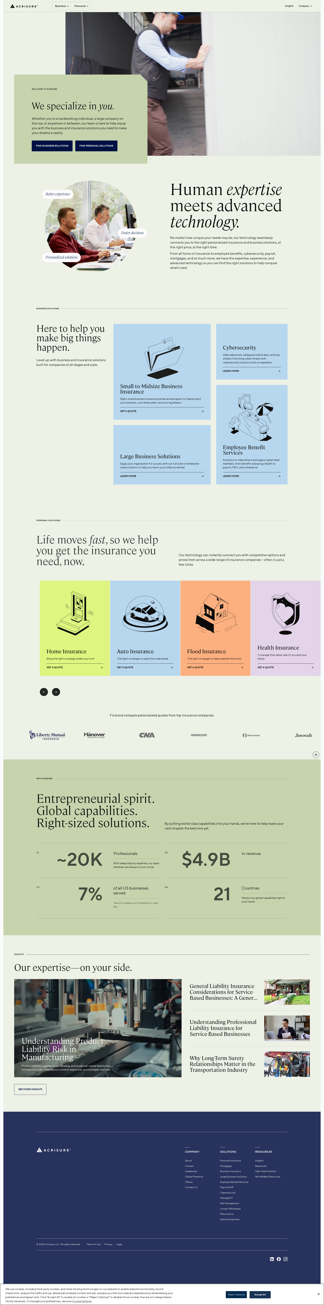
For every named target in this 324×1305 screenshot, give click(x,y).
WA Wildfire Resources (267, 1176)
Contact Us (191, 1187)
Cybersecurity (227, 1192)
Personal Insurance (230, 1160)
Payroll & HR (226, 1187)
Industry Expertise (229, 1219)
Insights (289, 6)
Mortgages (226, 1166)
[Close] (318, 1294)
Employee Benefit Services (234, 1182)
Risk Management (229, 1203)
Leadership (191, 1171)
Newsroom (261, 1166)
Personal (80, 6)
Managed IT (226, 1198)
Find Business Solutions (52, 145)
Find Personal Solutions (96, 145)
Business (60, 6)
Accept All (260, 1294)
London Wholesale (230, 1208)
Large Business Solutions (233, 1176)
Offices (189, 1182)
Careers (189, 1166)
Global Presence (194, 1176)
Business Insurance (230, 1171)
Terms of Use (94, 1244)
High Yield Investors (265, 1171)
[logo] (24, 6)
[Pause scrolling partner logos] (316, 754)
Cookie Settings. (82, 1301)
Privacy (108, 1244)
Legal (119, 1244)
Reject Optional (236, 1294)
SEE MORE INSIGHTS (30, 1089)
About (188, 1160)
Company (304, 6)
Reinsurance (227, 1214)
